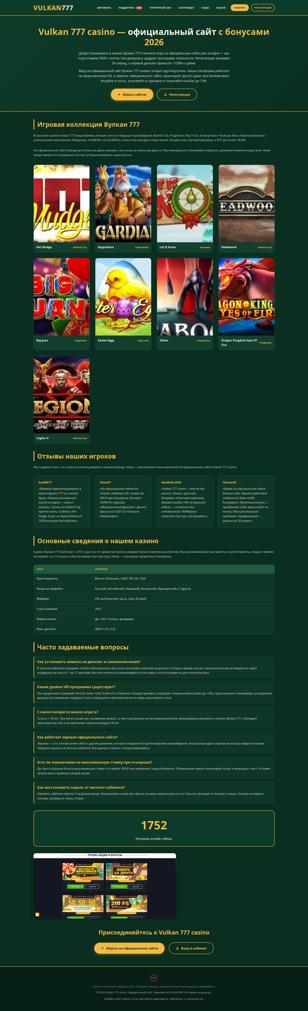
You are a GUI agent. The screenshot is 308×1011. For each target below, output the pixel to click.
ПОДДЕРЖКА (130, 7)
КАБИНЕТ (240, 7)
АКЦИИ (221, 7)
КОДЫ (205, 7)
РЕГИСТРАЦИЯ (263, 7)
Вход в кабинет (194, 948)
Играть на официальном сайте (132, 948)
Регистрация (179, 94)
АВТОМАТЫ (104, 7)
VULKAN (53, 7)
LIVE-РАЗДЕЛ (186, 7)
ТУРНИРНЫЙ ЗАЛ (160, 7)
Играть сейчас (135, 94)
